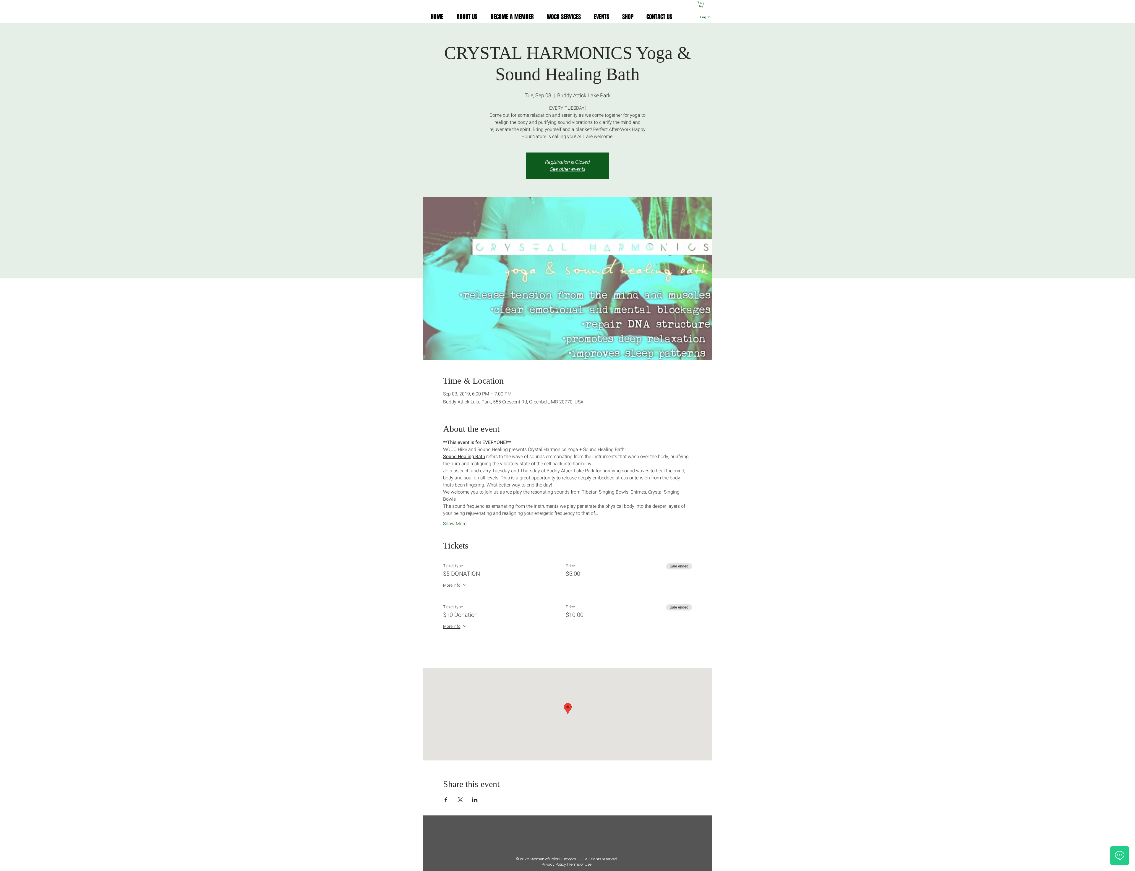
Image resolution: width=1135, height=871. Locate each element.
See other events (567, 169)
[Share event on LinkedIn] (475, 799)
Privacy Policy (553, 864)
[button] (701, 4)
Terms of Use (580, 864)
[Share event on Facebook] (446, 799)
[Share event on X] (460, 799)
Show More (454, 523)
